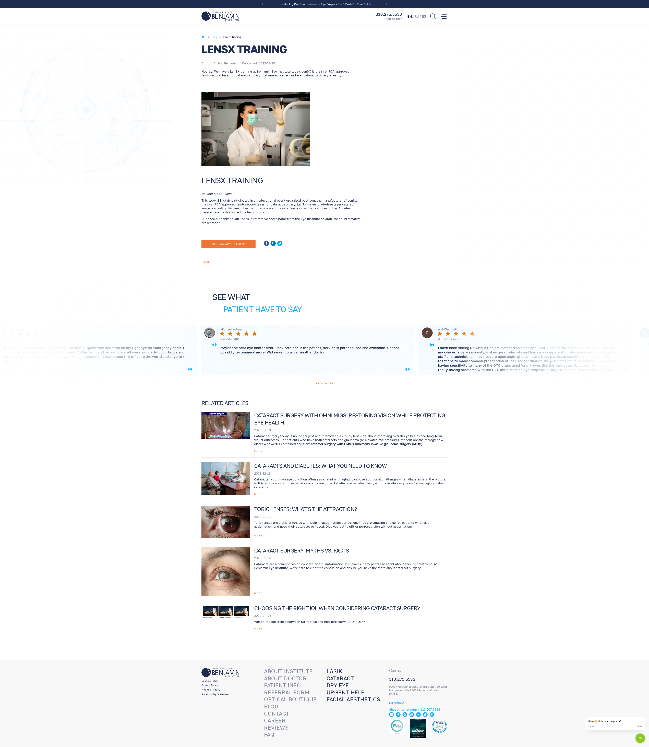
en (409, 16)
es (424, 16)
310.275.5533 (389, 14)
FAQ (269, 734)
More (258, 450)
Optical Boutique (290, 699)
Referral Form (286, 692)
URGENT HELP (346, 692)
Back (205, 262)
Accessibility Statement (215, 694)
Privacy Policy (209, 685)
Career (274, 720)
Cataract (340, 678)
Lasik (334, 671)
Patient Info (282, 685)
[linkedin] (273, 244)
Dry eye (338, 685)
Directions (396, 703)
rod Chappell (447, 329)
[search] (433, 16)
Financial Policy (210, 689)
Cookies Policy (210, 680)
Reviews (276, 727)
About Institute (288, 671)
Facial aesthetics (353, 699)
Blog (214, 37)
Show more (324, 383)
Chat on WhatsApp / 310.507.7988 (414, 709)
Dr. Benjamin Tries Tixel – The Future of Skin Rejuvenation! (324, 4)
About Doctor (285, 678)
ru (416, 16)
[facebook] (266, 244)
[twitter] (280, 244)
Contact (276, 713)
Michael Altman (232, 329)
